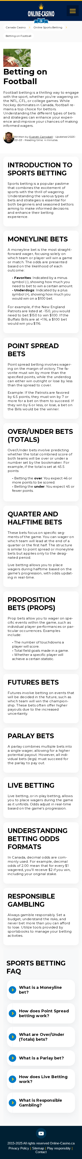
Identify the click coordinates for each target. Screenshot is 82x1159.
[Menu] (73, 10)
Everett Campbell (41, 136)
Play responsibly (59, 1148)
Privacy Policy (19, 1148)
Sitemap (38, 1148)
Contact (41, 1152)
